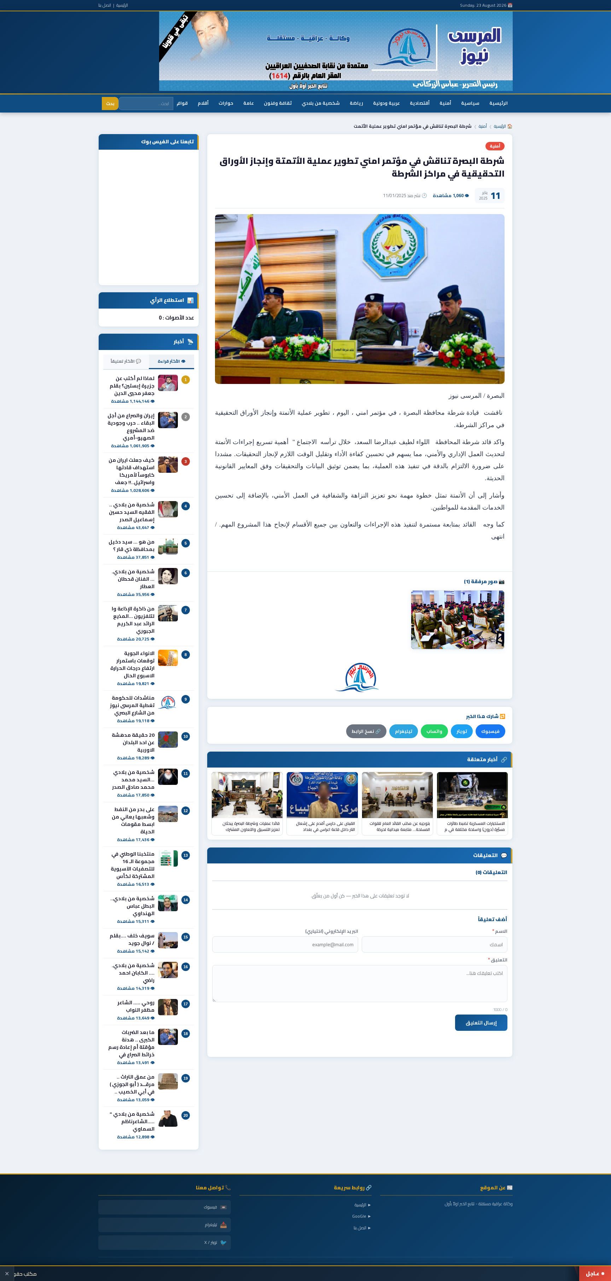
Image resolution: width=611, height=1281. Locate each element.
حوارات (226, 103)
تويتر (461, 731)
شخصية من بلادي (321, 103)
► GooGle (362, 1216)
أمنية (445, 103)
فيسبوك (490, 731)
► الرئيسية (363, 1205)
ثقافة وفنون (278, 103)
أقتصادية (420, 103)
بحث (110, 103)
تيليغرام (403, 731)
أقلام (203, 103)
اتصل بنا (104, 5)
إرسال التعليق (481, 1022)
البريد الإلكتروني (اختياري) (331, 931)
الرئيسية (122, 5)
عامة (248, 103)
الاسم (499, 931)
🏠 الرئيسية (503, 126)
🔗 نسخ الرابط (366, 731)
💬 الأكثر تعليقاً (126, 361)
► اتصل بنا (363, 1228)
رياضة (356, 103)
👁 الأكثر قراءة (171, 361)
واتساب (434, 731)
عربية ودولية (386, 103)
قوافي (181, 103)
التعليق (497, 960)
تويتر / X (215, 1242)
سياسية (470, 103)
